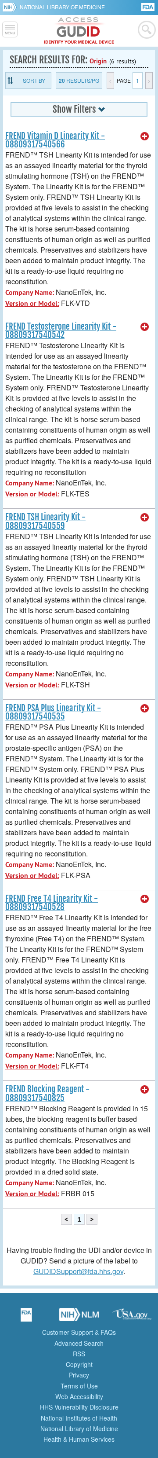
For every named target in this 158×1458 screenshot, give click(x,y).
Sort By (34, 80)
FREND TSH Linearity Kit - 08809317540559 (45, 521)
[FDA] (148, 6)
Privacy (79, 1374)
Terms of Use (79, 1385)
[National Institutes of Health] (11, 7)
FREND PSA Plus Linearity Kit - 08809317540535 (53, 712)
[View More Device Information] (144, 136)
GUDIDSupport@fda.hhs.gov (78, 1271)
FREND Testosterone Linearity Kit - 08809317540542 (60, 330)
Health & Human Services (79, 1439)
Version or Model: (32, 303)
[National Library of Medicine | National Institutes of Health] (79, 1317)
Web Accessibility (79, 1396)
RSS (79, 1353)
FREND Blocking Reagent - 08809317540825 (47, 1093)
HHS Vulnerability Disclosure (79, 1407)
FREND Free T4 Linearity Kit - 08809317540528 (51, 902)
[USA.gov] (131, 1317)
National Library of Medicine (62, 7)
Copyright (79, 1364)
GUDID (79, 30)
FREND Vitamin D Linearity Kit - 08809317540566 (55, 140)
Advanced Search (79, 1343)
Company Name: (29, 292)
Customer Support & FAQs (79, 1332)
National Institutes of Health (79, 1418)
